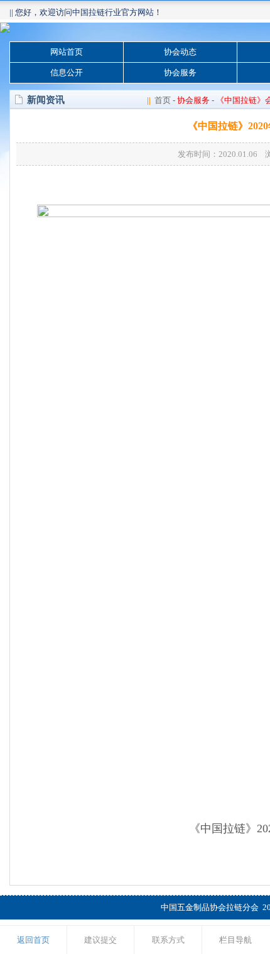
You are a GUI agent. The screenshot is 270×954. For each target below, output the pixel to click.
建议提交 (100, 940)
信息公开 (66, 72)
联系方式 (168, 940)
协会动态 (180, 51)
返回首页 (33, 940)
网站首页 (66, 51)
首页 (162, 100)
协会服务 (180, 72)
